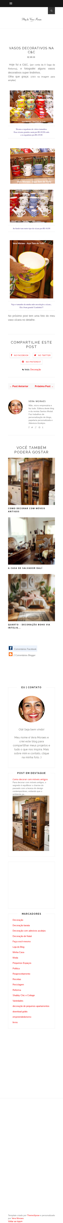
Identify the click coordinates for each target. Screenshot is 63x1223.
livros (15, 1022)
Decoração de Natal (22, 936)
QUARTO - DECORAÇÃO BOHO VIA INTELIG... (29, 626)
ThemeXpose (33, 1215)
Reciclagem (18, 984)
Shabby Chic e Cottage (24, 995)
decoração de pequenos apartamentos (31, 1006)
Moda (15, 957)
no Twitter (44, 355)
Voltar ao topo (14, 1221)
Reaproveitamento (21, 973)
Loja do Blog (18, 947)
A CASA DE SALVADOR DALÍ (25, 568)
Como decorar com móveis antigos (26, 510)
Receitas (17, 979)
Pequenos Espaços (22, 963)
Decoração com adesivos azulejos (29, 930)
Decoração (35, 369)
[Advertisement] (35, 38)
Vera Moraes (37, 401)
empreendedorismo (22, 1017)
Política (16, 968)
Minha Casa (18, 952)
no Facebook (21, 355)
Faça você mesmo (22, 941)
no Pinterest (33, 362)
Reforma (17, 990)
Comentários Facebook (24, 649)
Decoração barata (21, 925)
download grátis (20, 1011)
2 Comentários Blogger (24, 655)
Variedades (18, 1000)
